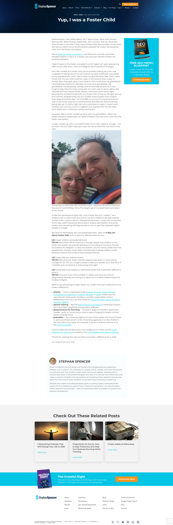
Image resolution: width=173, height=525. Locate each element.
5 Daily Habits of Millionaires (121, 444)
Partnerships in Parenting (90, 305)
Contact (135, 8)
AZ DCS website (64, 325)
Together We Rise (85, 294)
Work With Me (86, 8)
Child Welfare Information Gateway (103, 332)
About (64, 8)
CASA (98, 294)
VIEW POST (42, 452)
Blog (105, 8)
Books (127, 8)
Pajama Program (93, 292)
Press (77, 8)
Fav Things (112, 8)
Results (71, 8)
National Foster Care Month (70, 54)
